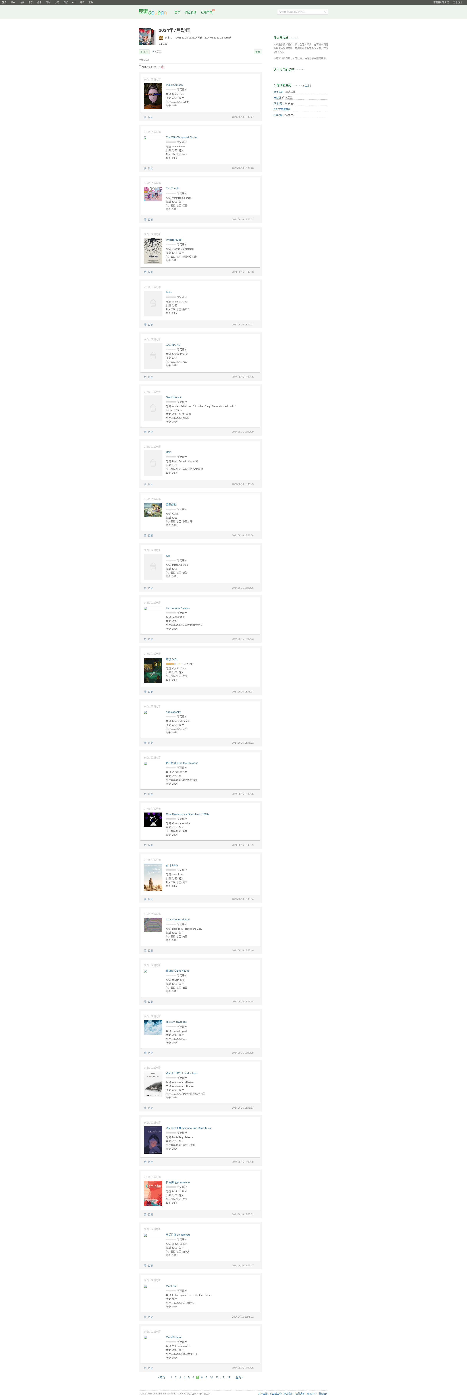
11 (217, 1377)
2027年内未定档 (282, 109)
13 (228, 1377)
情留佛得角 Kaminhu (178, 1182)
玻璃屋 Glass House (177, 970)
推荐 (257, 52)
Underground (173, 239)
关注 (145, 52)
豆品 (90, 2)
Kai (168, 555)
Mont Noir (171, 1285)
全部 (144, 59)
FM (73, 2)
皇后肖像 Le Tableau (178, 1234)
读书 (13, 2)
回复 (150, 117)
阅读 (65, 2)
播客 (39, 2)
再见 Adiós (172, 865)
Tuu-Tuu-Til (172, 188)
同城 (48, 2)
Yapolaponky (173, 711)
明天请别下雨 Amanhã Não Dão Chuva (188, 1127)
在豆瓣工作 (276, 1393)
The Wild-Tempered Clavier (182, 137)
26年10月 (278, 91)
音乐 (30, 2)
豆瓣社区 (155, 12)
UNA (168, 452)
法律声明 (300, 1393)
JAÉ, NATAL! (173, 344)
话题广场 (207, 12)
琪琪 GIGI (171, 659)
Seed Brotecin (174, 397)
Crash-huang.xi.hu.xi (178, 919)
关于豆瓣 (263, 1393)
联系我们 (288, 1393)
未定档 (277, 97)
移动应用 (323, 1393)
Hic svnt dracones (176, 1021)
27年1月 (278, 103)
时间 (82, 2)
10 (211, 1377)
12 (222, 1377)
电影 (22, 2)
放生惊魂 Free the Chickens (182, 762)
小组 (57, 2)
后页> (239, 1377)
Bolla (169, 292)
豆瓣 (4, 2)
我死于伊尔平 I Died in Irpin (181, 1073)
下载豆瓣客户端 (441, 2)
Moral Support (174, 1337)
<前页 (161, 1377)
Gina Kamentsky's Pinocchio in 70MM (187, 814)
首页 (177, 12)
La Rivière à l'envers (178, 608)
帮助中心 (312, 1393)
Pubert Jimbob (174, 84)
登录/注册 (458, 2)
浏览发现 (191, 12)
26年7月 (278, 115)
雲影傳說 (171, 504)
